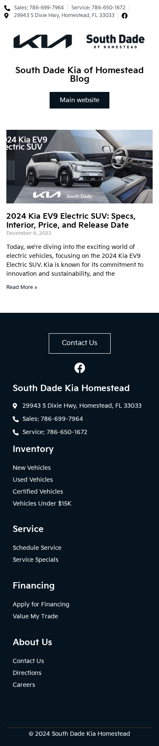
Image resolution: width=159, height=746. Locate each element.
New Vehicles (32, 468)
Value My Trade (35, 616)
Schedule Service (37, 548)
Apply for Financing (41, 604)
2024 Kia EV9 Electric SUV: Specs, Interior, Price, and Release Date (71, 221)
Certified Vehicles (38, 491)
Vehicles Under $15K (42, 503)
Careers (24, 685)
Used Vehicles (33, 479)
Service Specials (36, 559)
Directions (27, 673)
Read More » (21, 287)
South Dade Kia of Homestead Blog (79, 75)
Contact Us (28, 661)
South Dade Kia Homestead (91, 733)
